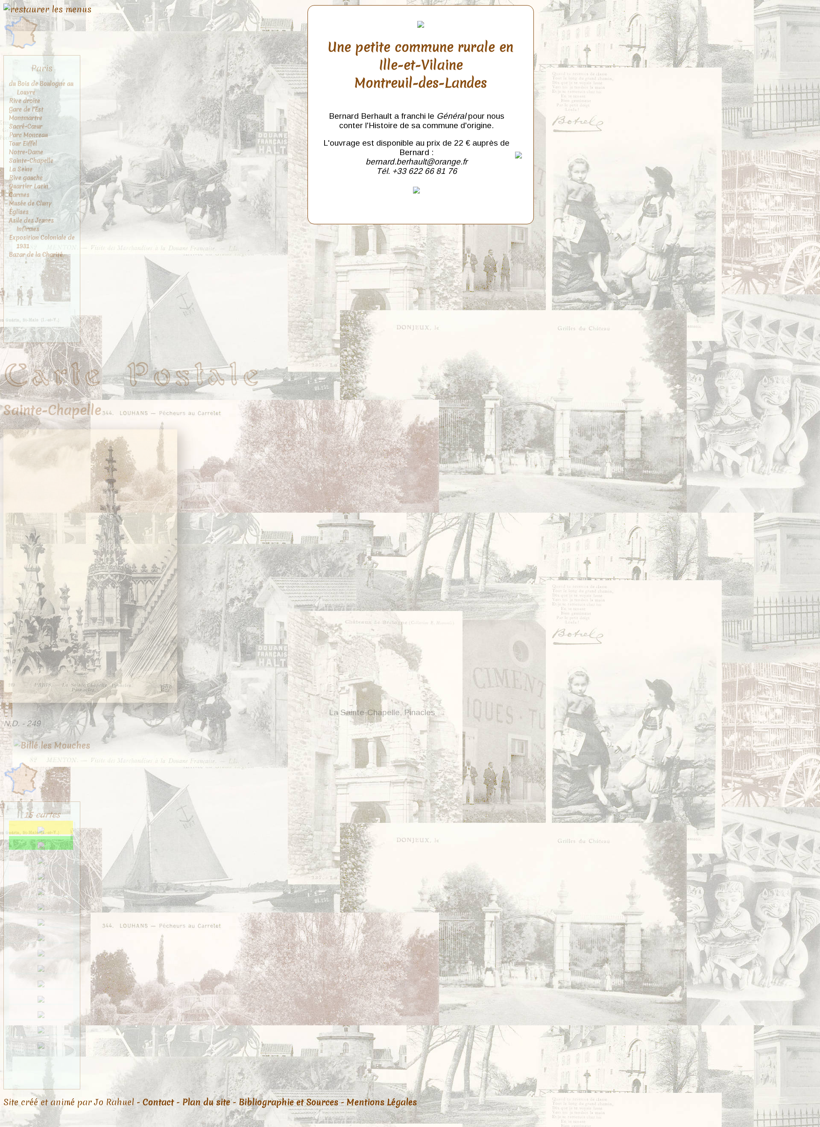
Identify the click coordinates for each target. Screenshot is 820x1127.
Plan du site (206, 1102)
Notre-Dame (26, 152)
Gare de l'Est (26, 109)
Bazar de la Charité (36, 254)
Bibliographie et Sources (288, 1102)
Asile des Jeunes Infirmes (31, 224)
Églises (19, 212)
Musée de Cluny (30, 203)
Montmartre (25, 118)
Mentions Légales (382, 1102)
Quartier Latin (28, 186)
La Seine (20, 169)
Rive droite (24, 101)
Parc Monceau (28, 135)
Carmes (19, 195)
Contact (158, 1102)
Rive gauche (26, 177)
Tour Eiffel (23, 143)
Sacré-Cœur (25, 126)
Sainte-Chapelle (31, 160)
